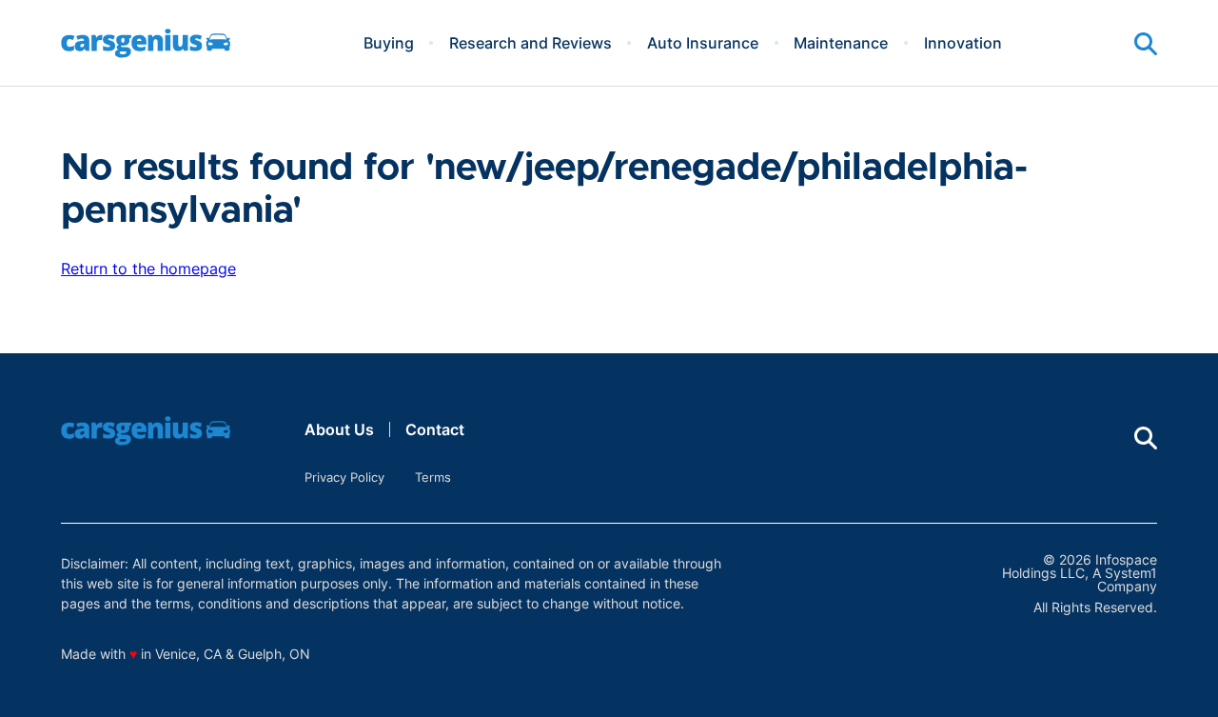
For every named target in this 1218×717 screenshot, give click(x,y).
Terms (433, 477)
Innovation (963, 42)
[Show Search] (1145, 43)
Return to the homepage (148, 268)
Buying (388, 42)
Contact (434, 429)
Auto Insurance (702, 42)
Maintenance (841, 42)
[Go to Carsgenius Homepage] (145, 43)
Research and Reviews (530, 42)
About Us (339, 429)
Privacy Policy (344, 477)
